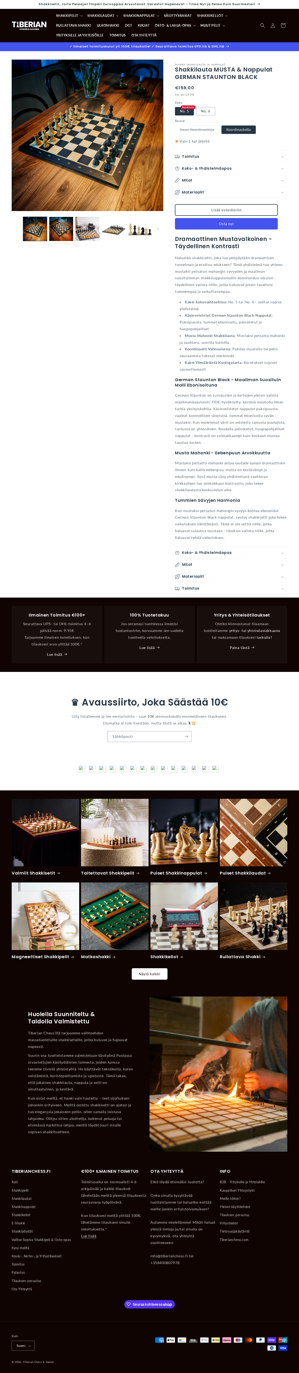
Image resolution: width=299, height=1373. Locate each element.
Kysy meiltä (20, 1248)
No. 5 (184, 111)
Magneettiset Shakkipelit (40, 956)
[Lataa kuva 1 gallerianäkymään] (35, 229)
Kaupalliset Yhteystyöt (237, 1190)
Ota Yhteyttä (22, 1289)
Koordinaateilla (238, 130)
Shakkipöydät (22, 1231)
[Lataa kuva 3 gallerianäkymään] (87, 229)
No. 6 (205, 111)
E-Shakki (18, 1223)
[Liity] (186, 736)
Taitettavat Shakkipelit (108, 873)
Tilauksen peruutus (26, 1281)
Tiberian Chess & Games (38, 1362)
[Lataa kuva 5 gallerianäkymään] (140, 229)
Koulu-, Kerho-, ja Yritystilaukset (36, 1256)
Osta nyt (226, 224)
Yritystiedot (229, 1223)
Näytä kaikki (149, 974)
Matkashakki (96, 956)
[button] (69, 16)
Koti (15, 1182)
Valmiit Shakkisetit (33, 873)
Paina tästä (240, 647)
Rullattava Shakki (240, 956)
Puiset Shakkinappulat (176, 873)
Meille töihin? (230, 1199)
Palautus (18, 1273)
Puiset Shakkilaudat (243, 873)
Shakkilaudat (22, 1199)
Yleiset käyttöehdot (235, 1207)
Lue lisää (54, 654)
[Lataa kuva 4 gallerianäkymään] (114, 229)
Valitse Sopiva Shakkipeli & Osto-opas (41, 1240)
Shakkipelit (20, 1190)
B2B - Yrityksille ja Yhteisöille (242, 1182)
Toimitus (18, 1264)
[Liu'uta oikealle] (158, 229)
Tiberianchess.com (234, 1240)
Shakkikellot (164, 956)
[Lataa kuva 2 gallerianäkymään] (61, 229)
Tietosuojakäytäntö (235, 1231)
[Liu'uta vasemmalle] (17, 229)
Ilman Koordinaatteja (199, 130)
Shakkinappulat (24, 1207)
